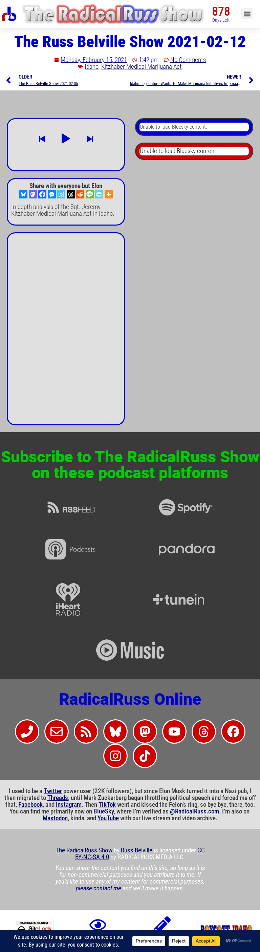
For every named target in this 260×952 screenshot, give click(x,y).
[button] (247, 13)
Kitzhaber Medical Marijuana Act (141, 66)
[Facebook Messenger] (52, 194)
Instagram (69, 804)
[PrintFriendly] (99, 194)
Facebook (30, 804)
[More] (109, 194)
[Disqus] (66, 331)
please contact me (98, 888)
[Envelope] (56, 731)
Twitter (53, 791)
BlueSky (103, 811)
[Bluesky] (23, 194)
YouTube (108, 818)
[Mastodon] (33, 194)
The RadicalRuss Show (85, 850)
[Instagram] (61, 194)
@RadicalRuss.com (194, 811)
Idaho (92, 66)
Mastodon (55, 818)
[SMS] (90, 194)
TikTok (107, 804)
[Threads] (71, 194)
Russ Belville (136, 850)
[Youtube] (174, 731)
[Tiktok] (145, 756)
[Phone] (27, 731)
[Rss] (86, 731)
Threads (57, 798)
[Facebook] (42, 194)
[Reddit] (80, 194)
